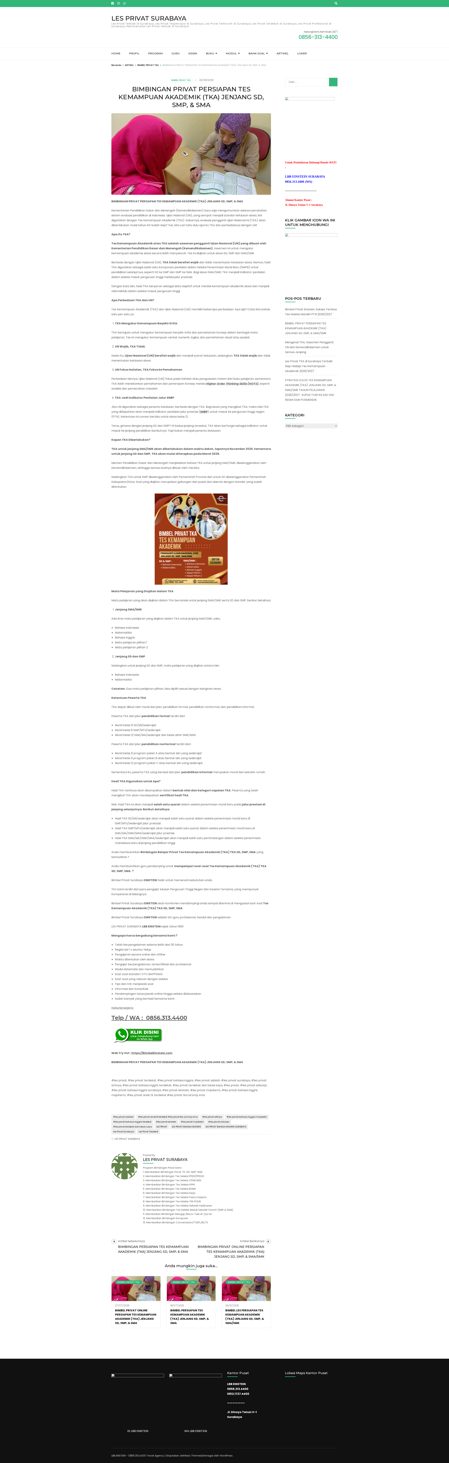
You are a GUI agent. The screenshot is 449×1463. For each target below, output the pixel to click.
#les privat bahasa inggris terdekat (132, 1121)
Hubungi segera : (122, 1008)
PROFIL (134, 53)
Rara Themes (193, 1455)
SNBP (204, 412)
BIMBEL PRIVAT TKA (181, 80)
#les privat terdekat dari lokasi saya (132, 1126)
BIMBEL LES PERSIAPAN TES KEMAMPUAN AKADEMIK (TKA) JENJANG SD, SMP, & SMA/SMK (244, 1316)
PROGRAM (155, 53)
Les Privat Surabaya (123, 1131)
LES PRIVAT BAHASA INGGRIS (186, 1126)
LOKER (302, 53)
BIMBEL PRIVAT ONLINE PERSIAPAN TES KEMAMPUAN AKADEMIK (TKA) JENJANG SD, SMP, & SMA (135, 1316)
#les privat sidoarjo (218, 1121)
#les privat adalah (123, 1116)
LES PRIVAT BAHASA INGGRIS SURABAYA (226, 1126)
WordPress (226, 1455)
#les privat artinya (212, 1116)
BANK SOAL (257, 53)
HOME (115, 53)
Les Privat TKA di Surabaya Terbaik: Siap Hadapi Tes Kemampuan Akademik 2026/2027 (309, 366)
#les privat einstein (166, 1121)
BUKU (210, 53)
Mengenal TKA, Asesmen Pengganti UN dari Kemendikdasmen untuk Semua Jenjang (309, 347)
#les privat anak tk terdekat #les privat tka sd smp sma (168, 1116)
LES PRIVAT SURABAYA (148, 18)
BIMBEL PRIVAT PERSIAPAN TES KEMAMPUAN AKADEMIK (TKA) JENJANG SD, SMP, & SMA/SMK (305, 328)
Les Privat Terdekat (148, 1131)
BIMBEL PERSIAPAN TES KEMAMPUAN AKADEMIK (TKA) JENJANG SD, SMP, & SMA (189, 1316)
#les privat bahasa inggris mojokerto (247, 1116)
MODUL (231, 53)
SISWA (192, 53)
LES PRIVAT (161, 1126)
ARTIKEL (283, 53)
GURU (176, 53)
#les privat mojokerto (192, 1121)
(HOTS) (253, 384)
